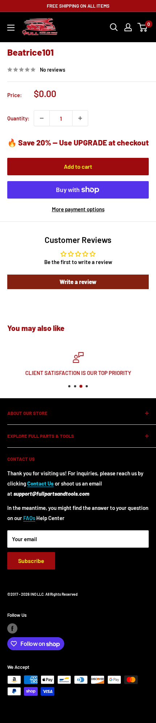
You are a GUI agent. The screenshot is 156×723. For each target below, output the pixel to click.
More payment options (78, 209)
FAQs (29, 518)
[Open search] (114, 27)
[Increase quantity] (80, 118)
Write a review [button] (78, 281)
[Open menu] (11, 28)
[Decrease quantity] (41, 118)
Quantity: (18, 118)
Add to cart (78, 166)
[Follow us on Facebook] (12, 628)
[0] (142, 27)
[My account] (128, 27)
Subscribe (31, 560)
